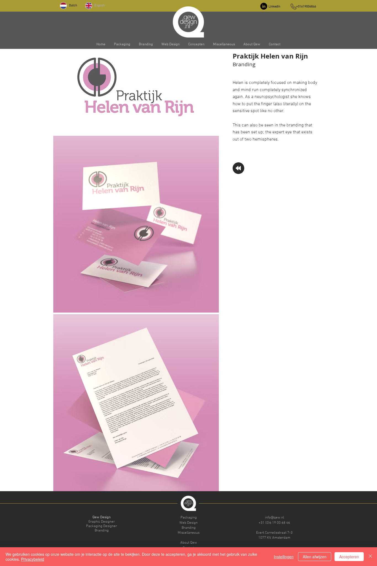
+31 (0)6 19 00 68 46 (274, 523)
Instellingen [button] (284, 556)
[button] (122, 44)
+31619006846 (306, 7)
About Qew (188, 543)
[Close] (370, 557)
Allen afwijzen (314, 556)
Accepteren (349, 556)
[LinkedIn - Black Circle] (263, 6)
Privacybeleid (32, 559)
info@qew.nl (274, 517)
